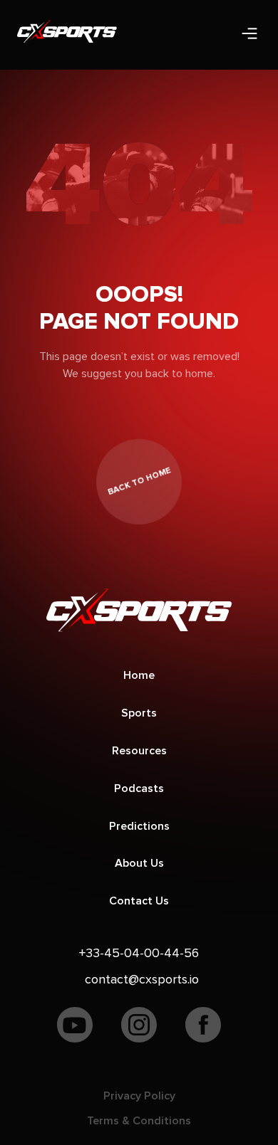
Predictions (139, 826)
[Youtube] (75, 1028)
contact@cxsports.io (142, 979)
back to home (138, 481)
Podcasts (139, 788)
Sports (139, 713)
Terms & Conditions (139, 1121)
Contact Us (139, 901)
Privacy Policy (139, 1096)
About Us (139, 863)
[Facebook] (203, 1028)
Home (139, 675)
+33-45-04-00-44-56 (139, 953)
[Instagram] (139, 1028)
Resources (139, 751)
